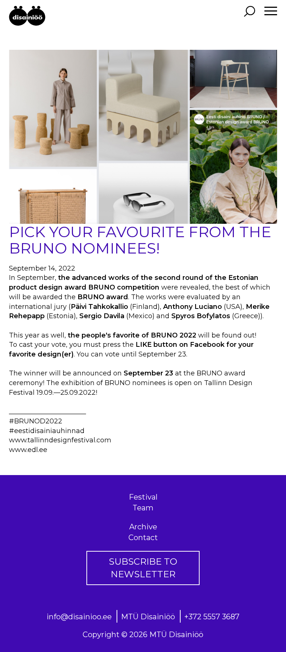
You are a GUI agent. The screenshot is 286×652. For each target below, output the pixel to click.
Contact (143, 537)
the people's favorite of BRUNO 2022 (132, 335)
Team (143, 507)
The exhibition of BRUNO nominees (106, 383)
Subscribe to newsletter (143, 568)
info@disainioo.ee (79, 616)
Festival (143, 497)
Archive (143, 526)
